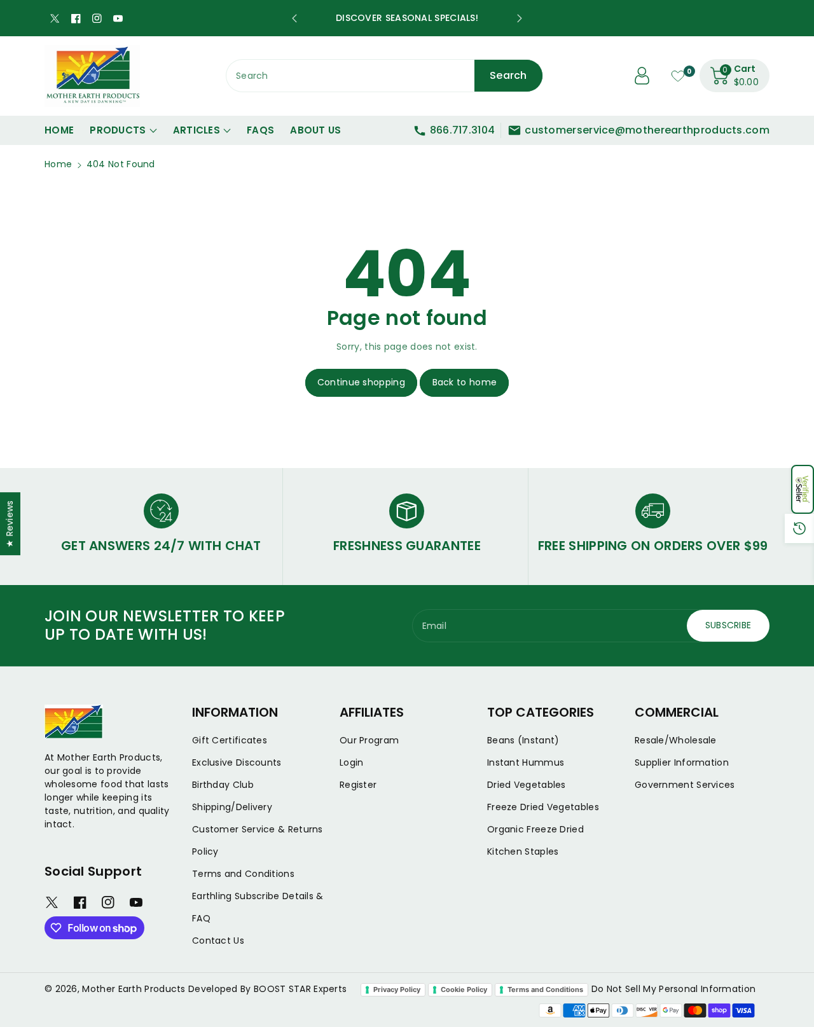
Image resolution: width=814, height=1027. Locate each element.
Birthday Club (223, 784)
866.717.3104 (462, 130)
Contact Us (218, 940)
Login (352, 762)
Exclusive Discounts (237, 762)
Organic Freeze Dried (535, 829)
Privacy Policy (396, 989)
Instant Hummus (525, 762)
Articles (196, 130)
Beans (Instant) (523, 740)
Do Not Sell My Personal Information (673, 988)
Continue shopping (361, 382)
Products (118, 130)
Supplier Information (682, 762)
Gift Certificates (229, 740)
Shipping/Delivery (232, 807)
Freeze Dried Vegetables (543, 807)
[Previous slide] (294, 18)
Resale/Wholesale (676, 740)
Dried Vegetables (526, 784)
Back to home (464, 382)
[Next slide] (519, 18)
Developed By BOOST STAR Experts (267, 988)
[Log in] (642, 76)
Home (58, 164)
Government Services (685, 784)
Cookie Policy (464, 989)
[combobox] (384, 76)
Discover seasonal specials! (407, 17)
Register (358, 784)
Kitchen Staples (523, 851)
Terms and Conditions (243, 873)
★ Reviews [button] (9, 524)
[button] (802, 489)
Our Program (369, 740)
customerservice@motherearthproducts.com (647, 130)
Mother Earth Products (133, 988)
